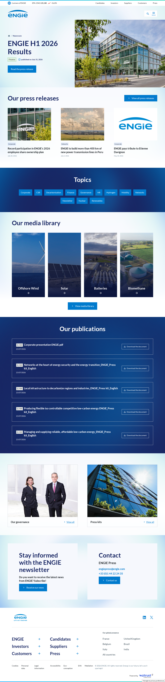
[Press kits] (122, 491)
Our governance (20, 522)
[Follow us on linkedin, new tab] (144, 617)
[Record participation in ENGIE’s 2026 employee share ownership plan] (29, 124)
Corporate (11, 144)
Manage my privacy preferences (153, 681)
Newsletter (67, 200)
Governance (85, 192)
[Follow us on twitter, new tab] (151, 617)
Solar (64, 288)
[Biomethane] (137, 292)
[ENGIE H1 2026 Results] (120, 53)
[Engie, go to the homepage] (20, 617)
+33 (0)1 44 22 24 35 (111, 573)
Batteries (100, 288)
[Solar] (64, 292)
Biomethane (136, 288)
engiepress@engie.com (112, 568)
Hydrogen (110, 192)
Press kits (96, 522)
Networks (64, 144)
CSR (38, 192)
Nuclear (82, 200)
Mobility (125, 192)
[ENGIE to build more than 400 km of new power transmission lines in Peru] (82, 124)
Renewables (97, 200)
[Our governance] (43, 491)
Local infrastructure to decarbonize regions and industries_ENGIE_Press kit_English (71, 388)
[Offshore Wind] (28, 292)
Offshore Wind (28, 288)
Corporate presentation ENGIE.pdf (43, 344)
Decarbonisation (53, 192)
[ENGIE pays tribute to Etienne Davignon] (135, 124)
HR (98, 192)
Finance (12, 59)
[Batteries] (101, 292)
